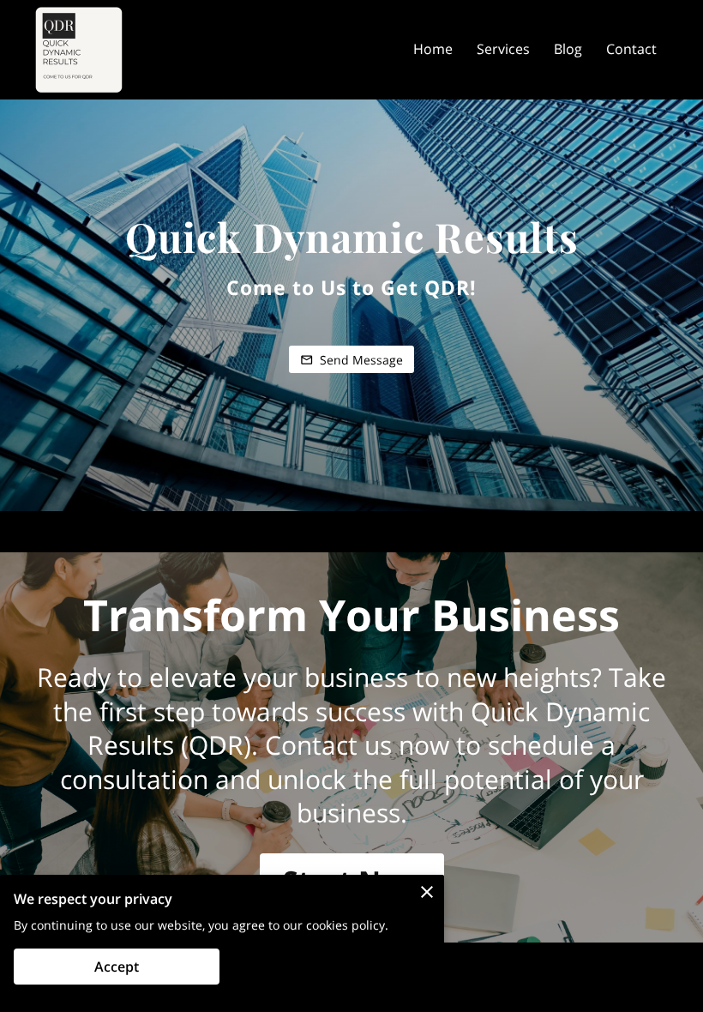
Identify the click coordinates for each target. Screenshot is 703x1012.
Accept (116, 966)
